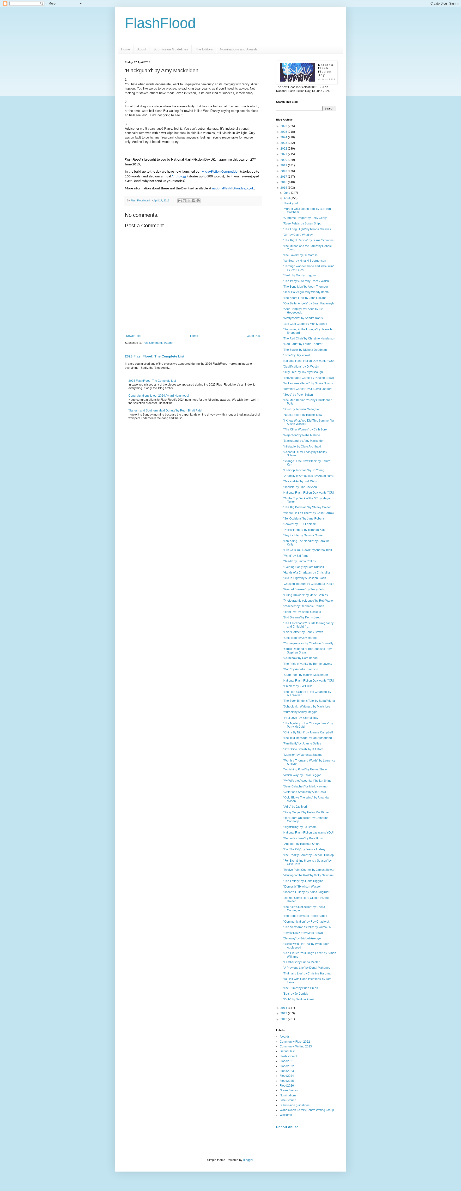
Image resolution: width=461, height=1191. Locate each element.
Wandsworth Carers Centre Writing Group (307, 1110)
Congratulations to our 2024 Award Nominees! (158, 395)
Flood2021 (287, 1061)
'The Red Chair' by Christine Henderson (309, 338)
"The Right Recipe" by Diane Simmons (308, 240)
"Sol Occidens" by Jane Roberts (304, 518)
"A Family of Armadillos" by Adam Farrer (308, 476)
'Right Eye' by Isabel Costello (302, 612)
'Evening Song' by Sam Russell (303, 567)
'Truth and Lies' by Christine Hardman (307, 973)
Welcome (286, 1115)
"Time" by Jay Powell (296, 355)
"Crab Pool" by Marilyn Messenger (305, 675)
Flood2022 (287, 1066)
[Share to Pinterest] (198, 200)
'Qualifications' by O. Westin (301, 366)
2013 (284, 1013)
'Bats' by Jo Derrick (295, 993)
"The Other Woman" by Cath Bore (305, 429)
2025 (284, 131)
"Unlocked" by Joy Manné (300, 638)
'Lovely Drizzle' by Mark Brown (303, 933)
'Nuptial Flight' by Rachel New (302, 415)
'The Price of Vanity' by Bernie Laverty (307, 663)
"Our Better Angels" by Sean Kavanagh (308, 303)
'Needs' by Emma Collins (299, 561)
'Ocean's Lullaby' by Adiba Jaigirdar (306, 892)
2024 (284, 137)
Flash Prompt (288, 1056)
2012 (284, 1019)
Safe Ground (288, 1100)
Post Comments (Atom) (158, 343)
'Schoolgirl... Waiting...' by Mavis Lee (306, 706)
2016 (284, 182)
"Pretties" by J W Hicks (297, 686)
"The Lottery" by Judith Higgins (303, 881)
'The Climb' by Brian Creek (300, 988)
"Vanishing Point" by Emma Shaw (305, 769)
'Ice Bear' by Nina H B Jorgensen (304, 260)
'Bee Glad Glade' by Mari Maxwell (305, 324)
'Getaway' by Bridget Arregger (302, 938)
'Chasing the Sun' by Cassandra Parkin (308, 584)
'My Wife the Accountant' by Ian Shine (307, 780)
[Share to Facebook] (193, 200)
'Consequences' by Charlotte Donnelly (308, 643)
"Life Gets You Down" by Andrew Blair (307, 550)
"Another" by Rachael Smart (301, 844)
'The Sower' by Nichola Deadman (305, 349)
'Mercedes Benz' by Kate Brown (303, 838)
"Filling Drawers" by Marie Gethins (305, 595)
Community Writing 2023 (296, 1046)
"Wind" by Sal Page (296, 555)
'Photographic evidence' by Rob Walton (308, 600)
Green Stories (289, 1090)
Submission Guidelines (170, 49)
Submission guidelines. (295, 1105)
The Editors (204, 49)
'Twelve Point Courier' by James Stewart (309, 869)
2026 (284, 126)
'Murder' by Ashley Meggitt (300, 712)
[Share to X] (189, 200)
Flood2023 (287, 1071)
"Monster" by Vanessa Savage (302, 754)
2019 (284, 165)
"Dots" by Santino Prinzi (298, 999)
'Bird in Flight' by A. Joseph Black (304, 578)
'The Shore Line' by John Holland (305, 298)
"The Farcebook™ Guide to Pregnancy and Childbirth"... (308, 625)
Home (125, 49)
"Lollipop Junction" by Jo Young (303, 470)
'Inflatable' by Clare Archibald (302, 446)
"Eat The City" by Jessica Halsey (304, 849)
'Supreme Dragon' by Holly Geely (305, 218)
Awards (285, 1036)
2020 (284, 160)
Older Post (254, 336)
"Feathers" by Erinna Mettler (301, 962)
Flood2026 (287, 1085)
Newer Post (133, 336)
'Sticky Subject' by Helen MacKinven (306, 812)
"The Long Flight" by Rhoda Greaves (307, 229)
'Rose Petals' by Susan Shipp (302, 223)
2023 (284, 143)
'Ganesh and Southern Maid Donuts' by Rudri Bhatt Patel (165, 410)
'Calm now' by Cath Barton (300, 658)
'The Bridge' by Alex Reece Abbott (305, 916)
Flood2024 (287, 1075)
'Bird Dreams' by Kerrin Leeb (302, 617)
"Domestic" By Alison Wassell (302, 886)
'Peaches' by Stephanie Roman (303, 606)
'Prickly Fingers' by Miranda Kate (304, 530)
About (141, 49)
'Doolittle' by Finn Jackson (300, 487)
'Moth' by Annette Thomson (300, 669)
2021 (284, 154)
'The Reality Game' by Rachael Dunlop (308, 855)
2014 (284, 1008)
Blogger (248, 1160)
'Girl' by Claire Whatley (298, 234)
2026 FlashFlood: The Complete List (154, 356)
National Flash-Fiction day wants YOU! (308, 832)
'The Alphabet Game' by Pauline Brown (308, 378)
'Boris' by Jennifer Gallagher (301, 409)
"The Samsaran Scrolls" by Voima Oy (307, 927)
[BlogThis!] (184, 200)
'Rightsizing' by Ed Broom (299, 827)
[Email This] (179, 200)
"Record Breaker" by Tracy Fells (304, 589)
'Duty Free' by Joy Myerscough (303, 372)
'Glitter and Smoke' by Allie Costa (304, 792)
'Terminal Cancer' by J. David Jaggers (307, 389)
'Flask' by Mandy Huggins (299, 275)
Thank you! (290, 203)
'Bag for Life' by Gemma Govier (303, 535)
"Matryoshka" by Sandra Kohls (303, 318)
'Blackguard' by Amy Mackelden (303, 440)
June (287, 192)
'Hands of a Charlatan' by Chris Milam (307, 572)
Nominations (288, 1095)
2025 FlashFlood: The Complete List (152, 380)
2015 (284, 187)
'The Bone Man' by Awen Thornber (305, 286)
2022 (284, 148)
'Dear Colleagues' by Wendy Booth (306, 292)
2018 (284, 171)
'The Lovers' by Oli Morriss (300, 255)
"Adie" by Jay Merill (295, 806)
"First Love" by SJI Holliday (300, 717)
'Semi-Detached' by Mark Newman (305, 786)
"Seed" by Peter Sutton (298, 394)
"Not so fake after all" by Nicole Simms (308, 383)
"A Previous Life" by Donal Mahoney (306, 967)
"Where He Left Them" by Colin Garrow (308, 513)
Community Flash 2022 (295, 1041)
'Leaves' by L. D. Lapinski (299, 524)
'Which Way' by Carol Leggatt (302, 775)
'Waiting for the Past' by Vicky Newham (308, 875)
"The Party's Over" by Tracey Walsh (306, 281)
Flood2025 (287, 1080)
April (287, 198)
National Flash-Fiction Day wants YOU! (308, 361)
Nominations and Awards (239, 49)
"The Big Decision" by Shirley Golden (307, 507)
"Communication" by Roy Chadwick (306, 921)
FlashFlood (160, 23)
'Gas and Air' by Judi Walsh (300, 481)
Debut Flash (288, 1051)
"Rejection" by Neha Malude (301, 435)
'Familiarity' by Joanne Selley (302, 743)
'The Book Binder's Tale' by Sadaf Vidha (309, 700)
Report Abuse (287, 1127)
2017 (284, 176)
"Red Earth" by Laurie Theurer (302, 344)
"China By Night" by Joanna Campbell (308, 732)
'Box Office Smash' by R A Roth (303, 749)
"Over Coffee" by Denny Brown (303, 632)
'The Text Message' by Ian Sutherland (307, 738)
